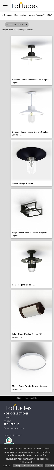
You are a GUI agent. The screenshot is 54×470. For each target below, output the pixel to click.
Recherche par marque (14, 428)
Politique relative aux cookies (28, 465)
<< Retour (47, 15)
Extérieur (8, 15)
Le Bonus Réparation (13, 435)
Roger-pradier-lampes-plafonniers (28, 15)
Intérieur (7, 420)
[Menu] (5, 5)
